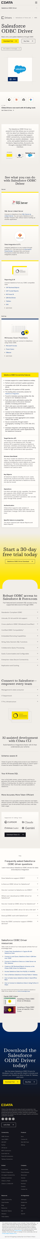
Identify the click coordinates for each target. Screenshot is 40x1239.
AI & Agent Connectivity (8, 1175)
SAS (7, 304)
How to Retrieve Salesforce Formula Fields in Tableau (21, 975)
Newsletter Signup (6, 1211)
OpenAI (23, 1214)
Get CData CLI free (6, 110)
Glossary (3, 1214)
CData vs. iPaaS (5, 1181)
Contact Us (24, 1189)
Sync (22, 1136)
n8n (22, 1211)
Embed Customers (6, 1178)
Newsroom (24, 1175)
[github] (9, 1119)
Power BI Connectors (7, 1156)
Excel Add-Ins (5, 1153)
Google (23, 1205)
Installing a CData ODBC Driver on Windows (25, 1000)
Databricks (24, 1202)
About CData (24, 1169)
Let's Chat (6, 1125)
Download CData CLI (13, 834)
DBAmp (23, 1145)
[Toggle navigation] (36, 2)
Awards (23, 1178)
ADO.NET (3, 1142)
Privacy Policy (18, 1230)
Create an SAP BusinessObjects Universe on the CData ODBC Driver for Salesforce (19, 967)
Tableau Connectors (7, 1159)
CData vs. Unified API (7, 1183)
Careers (23, 1186)
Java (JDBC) (4, 1139)
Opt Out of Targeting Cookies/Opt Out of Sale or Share (20, 1236)
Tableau (8, 301)
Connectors (4, 1169)
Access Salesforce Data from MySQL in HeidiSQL (20, 971)
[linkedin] (2, 1119)
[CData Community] (13, 1119)
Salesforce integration (12, 393)
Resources (4, 1208)
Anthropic (24, 1199)
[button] (20, 611)
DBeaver (8, 352)
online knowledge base (23, 991)
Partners (23, 1183)
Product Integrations (7, 1172)
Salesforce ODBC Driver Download (18, 561)
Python (3, 1145)
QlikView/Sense (11, 298)
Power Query (10, 349)
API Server (4, 1148)
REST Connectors (6, 1150)
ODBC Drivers (5, 1136)
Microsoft (23, 1208)
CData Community (6, 1199)
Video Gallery (5, 1216)
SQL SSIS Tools (25, 1142)
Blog (2, 1205)
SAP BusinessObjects (12, 287)
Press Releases (25, 1172)
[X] (6, 1119)
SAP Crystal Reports (12, 291)
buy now (26, 41)
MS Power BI (10, 294)
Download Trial (8, 41)
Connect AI (24, 1139)
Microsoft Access (11, 346)
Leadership (24, 1181)
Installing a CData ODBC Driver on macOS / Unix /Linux (25, 1009)
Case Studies (5, 1202)
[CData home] (8, 2)
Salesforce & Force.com (23, 17)
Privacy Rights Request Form (9, 1233)
